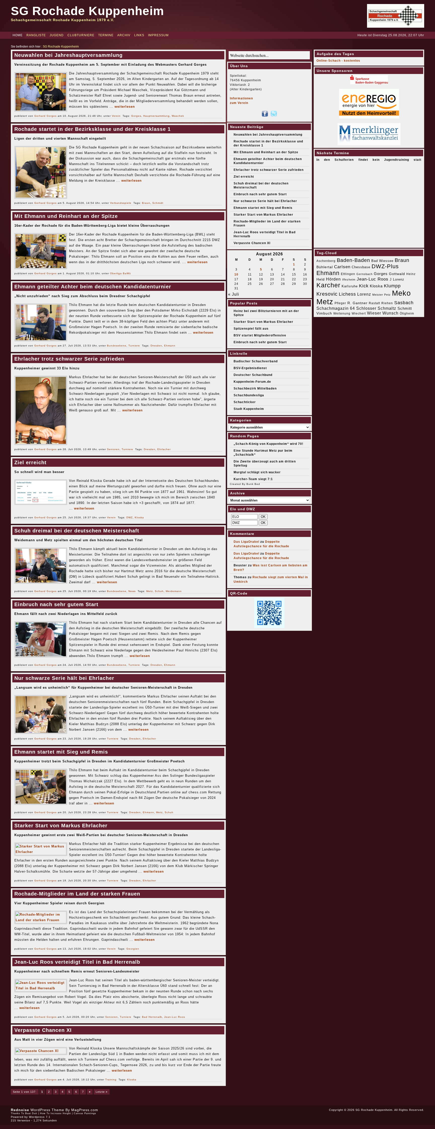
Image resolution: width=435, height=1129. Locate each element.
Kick (364, 285)
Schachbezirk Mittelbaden (255, 388)
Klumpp (392, 285)
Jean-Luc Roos (174, 1017)
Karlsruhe (350, 286)
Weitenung (341, 313)
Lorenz (364, 294)
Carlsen (342, 266)
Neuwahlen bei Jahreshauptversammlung (68, 55)
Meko (401, 293)
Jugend (57, 35)
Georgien (132, 948)
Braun (146, 203)
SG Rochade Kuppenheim (87, 11)
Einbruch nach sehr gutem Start (56, 604)
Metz (149, 591)
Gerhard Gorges (45, 115)
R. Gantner (357, 303)
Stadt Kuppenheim (249, 409)
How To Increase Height (55, 1113)
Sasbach (404, 302)
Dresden (156, 345)
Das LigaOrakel (246, 541)
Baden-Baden (353, 260)
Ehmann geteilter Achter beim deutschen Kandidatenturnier (92, 286)
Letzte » (101, 1091)
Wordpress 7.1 (39, 1116)
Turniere (134, 345)
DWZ (129, 517)
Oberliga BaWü (120, 273)
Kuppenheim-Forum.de (252, 381)
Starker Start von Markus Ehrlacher (60, 825)
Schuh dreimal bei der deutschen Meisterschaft (76, 530)
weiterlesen (125, 106)
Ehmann (169, 345)
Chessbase (361, 267)
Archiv (123, 35)
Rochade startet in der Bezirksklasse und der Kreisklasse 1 (92, 129)
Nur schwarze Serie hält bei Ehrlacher (64, 678)
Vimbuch (324, 313)
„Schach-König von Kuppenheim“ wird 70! (268, 444)
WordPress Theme (47, 1110)
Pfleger (340, 303)
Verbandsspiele (120, 203)
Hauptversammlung (156, 115)
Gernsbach (364, 274)
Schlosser (366, 308)
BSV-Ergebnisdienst (250, 368)
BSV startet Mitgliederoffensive (260, 335)
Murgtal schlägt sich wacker (257, 472)
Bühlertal (324, 267)
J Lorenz (397, 279)
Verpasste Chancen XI (43, 1030)
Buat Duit (31, 1113)
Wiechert (359, 313)
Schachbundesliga (249, 395)
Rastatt (374, 303)
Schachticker (245, 402)
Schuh (159, 591)
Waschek (178, 115)
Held (320, 279)
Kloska (139, 517)
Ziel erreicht (30, 462)
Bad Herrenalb (152, 1017)
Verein (116, 115)
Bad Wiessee (382, 261)
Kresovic (327, 294)
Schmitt (404, 308)
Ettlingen (348, 274)
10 (236, 274)
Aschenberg (326, 260)
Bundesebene (116, 345)
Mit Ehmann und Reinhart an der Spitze (66, 216)
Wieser (374, 313)
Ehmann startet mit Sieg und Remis (61, 752)
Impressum (158, 35)
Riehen (387, 303)
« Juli (233, 294)
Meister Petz (381, 294)
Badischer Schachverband (256, 361)
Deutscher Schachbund (253, 375)
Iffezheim (348, 279)
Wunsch (390, 313)
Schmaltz (387, 308)
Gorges (136, 115)
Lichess (347, 294)
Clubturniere (80, 35)
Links (139, 35)
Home (18, 35)
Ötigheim (407, 313)
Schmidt (157, 203)
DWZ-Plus (385, 266)
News (132, 591)
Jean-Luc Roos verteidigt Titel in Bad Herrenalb (77, 962)
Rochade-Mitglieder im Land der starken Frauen (77, 894)
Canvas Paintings (85, 1113)
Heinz (411, 274)
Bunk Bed (253, 484)
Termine (106, 35)
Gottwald (397, 274)
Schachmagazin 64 (335, 308)
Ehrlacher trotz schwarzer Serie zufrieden (69, 359)
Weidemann (174, 591)
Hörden (333, 279)
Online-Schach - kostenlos (338, 60)
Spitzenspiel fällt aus (251, 328)
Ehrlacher (164, 449)
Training (111, 1079)
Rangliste (36, 35)
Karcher (328, 285)
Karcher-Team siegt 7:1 (253, 479)
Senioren (113, 449)
